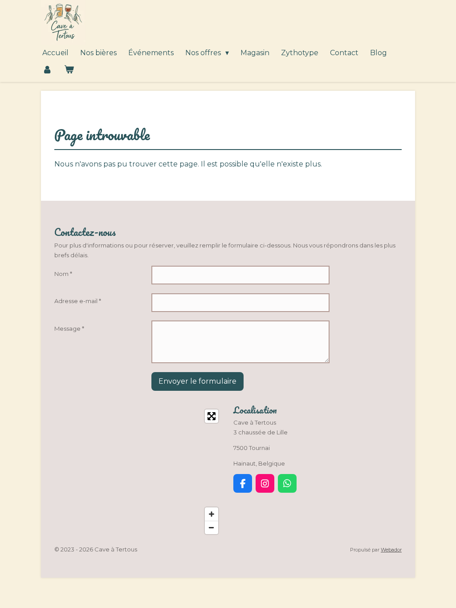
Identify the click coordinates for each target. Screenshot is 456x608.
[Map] (138, 472)
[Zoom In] (211, 514)
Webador (391, 550)
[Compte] (47, 69)
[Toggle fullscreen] (211, 416)
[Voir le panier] (68, 69)
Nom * (63, 273)
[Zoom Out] (211, 527)
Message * (69, 328)
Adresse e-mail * (77, 300)
